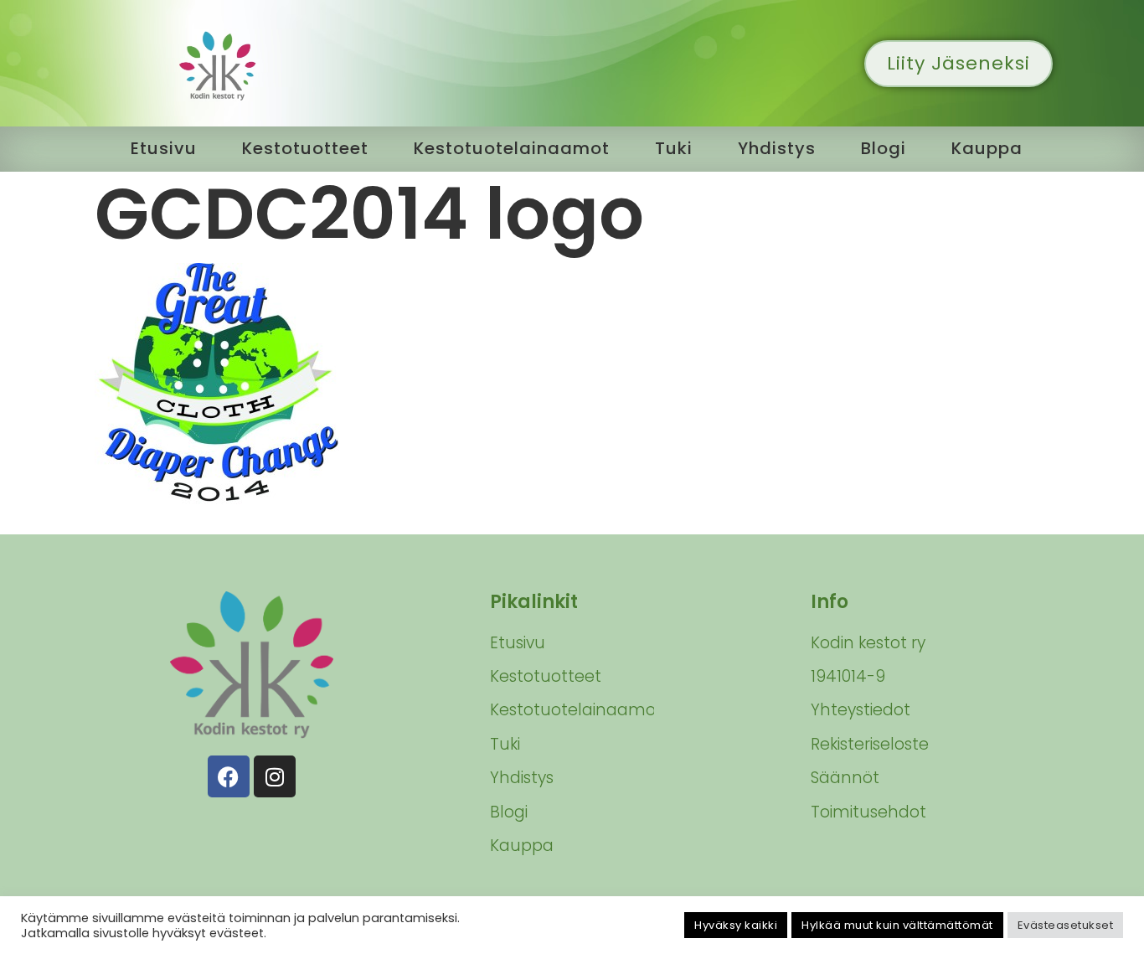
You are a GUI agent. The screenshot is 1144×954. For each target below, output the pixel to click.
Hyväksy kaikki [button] (735, 925)
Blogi (883, 148)
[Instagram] (275, 776)
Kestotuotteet (305, 148)
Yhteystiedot (860, 710)
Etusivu (164, 148)
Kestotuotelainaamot (512, 148)
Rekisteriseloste (870, 744)
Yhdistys (777, 148)
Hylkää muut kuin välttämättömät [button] (897, 925)
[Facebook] (229, 776)
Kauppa (987, 148)
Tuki (674, 148)
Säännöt (845, 777)
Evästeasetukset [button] (1066, 925)
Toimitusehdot (868, 812)
